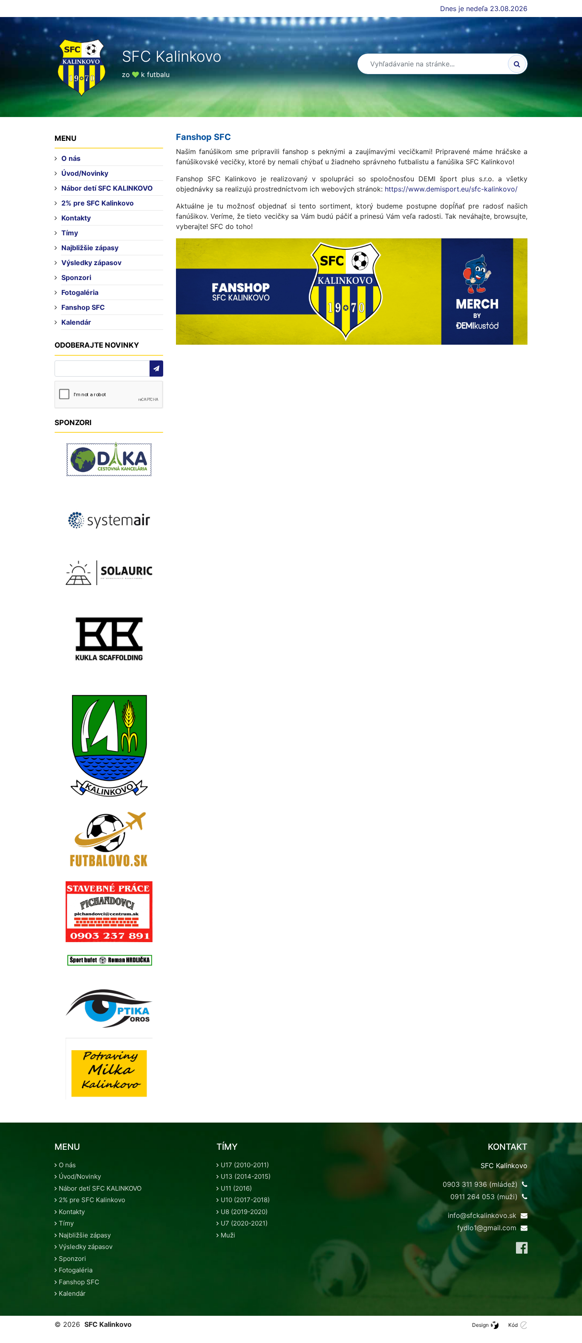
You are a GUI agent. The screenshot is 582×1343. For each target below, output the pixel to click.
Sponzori (76, 277)
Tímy (69, 233)
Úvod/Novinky (84, 173)
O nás (71, 158)
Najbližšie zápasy (89, 247)
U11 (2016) (236, 1188)
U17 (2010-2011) (245, 1165)
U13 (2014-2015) (246, 1176)
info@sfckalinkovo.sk (482, 1215)
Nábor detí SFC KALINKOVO (107, 188)
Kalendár (76, 322)
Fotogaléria (79, 292)
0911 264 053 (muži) (484, 1196)
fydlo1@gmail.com (486, 1227)
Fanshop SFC (83, 307)
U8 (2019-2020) (244, 1212)
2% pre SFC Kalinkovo (97, 203)
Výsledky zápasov (91, 262)
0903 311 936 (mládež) (480, 1184)
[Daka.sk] (109, 459)
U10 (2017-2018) (245, 1200)
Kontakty (76, 218)
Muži (228, 1235)
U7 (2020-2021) (244, 1223)
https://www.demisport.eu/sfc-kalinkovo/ (451, 189)
